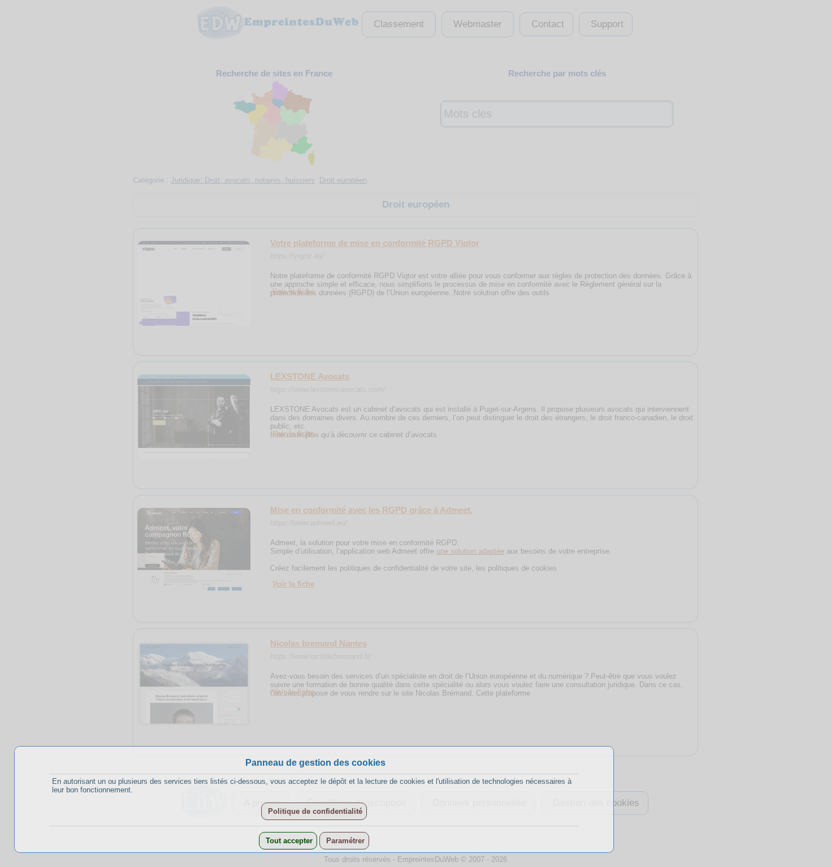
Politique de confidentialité (314, 811)
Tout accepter (288, 840)
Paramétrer (344, 840)
